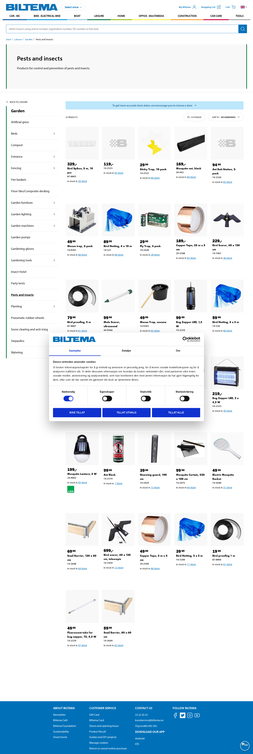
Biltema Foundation (64, 726)
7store (118, 483)
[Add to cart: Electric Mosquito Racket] (226, 496)
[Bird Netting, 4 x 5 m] (227, 296)
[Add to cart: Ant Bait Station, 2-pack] (226, 191)
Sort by (223, 117)
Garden (29, 39)
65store (118, 172)
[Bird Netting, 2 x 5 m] (190, 529)
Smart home (60, 737)
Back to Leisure (19, 101)
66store (155, 177)
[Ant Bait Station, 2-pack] (227, 143)
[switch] (107, 398)
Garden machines (22, 226)
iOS (137, 744)
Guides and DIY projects (103, 737)
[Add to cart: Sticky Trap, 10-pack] (154, 187)
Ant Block (110, 475)
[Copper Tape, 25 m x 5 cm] (190, 220)
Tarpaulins (17, 341)
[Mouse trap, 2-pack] (82, 220)
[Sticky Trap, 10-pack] (154, 143)
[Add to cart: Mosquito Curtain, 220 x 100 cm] (190, 496)
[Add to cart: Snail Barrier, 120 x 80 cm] (81, 577)
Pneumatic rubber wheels (27, 318)
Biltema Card (96, 720)
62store (118, 645)
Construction (187, 16)
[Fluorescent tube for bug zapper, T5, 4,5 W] (82, 606)
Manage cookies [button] (98, 742)
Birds (14, 133)
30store (82, 181)
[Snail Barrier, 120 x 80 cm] (82, 529)
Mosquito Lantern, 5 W (82, 474)
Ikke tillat (77, 412)
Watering (17, 352)
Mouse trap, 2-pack (80, 246)
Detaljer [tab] (126, 350)
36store (227, 258)
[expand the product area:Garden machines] (54, 226)
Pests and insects (22, 295)
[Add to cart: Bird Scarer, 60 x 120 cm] (226, 267)
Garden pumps (20, 237)
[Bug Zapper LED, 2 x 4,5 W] (227, 372)
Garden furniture (22, 203)
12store (118, 567)
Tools (240, 16)
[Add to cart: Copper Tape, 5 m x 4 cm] (154, 577)
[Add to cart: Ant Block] (118, 492)
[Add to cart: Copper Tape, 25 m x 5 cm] (190, 267)
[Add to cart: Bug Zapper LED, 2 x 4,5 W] (226, 420)
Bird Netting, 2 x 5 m (189, 556)
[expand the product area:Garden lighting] (54, 214)
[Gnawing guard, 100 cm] (154, 448)
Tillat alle (176, 412)
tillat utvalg (126, 412)
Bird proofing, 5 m (79, 322)
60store (191, 177)
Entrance (17, 157)
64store (191, 487)
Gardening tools (21, 260)
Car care (216, 16)
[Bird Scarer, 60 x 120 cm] (227, 220)
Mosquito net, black (188, 168)
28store (155, 254)
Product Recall (97, 731)
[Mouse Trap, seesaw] (154, 296)
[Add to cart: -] (118, 182)
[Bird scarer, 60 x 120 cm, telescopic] (118, 529)
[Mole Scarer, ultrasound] (118, 296)
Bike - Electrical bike (47, 16)
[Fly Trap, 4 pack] (154, 220)
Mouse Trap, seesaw (153, 322)
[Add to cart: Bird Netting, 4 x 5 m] (226, 339)
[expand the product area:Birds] (54, 133)
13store (155, 487)
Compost (17, 145)
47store (82, 645)
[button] (244, 7)
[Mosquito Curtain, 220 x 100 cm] (190, 448)
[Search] (242, 29)
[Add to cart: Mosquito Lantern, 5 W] (81, 500)
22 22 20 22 (141, 714)
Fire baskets (18, 180)
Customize (196, 117)
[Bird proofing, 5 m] (82, 296)
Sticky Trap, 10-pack (153, 169)
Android (140, 738)
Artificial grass (20, 122)
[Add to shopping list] (71, 190)
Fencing (16, 168)
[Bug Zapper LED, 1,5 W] (190, 296)
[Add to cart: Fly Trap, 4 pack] (154, 263)
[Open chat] (245, 746)
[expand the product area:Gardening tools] (54, 260)
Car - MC (14, 16)
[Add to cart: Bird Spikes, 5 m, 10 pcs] (81, 190)
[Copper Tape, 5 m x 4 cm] (154, 529)
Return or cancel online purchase (108, 748)
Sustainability (61, 731)
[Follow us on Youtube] (197, 717)
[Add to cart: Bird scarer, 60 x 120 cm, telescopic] (118, 576)
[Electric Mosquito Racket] (227, 448)
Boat (77, 16)
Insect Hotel (18, 272)
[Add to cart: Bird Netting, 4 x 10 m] (118, 263)
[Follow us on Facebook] (175, 716)
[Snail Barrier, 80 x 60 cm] (118, 606)
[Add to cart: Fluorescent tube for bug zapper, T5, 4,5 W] (81, 654)
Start (8, 39)
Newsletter (59, 714)
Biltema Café (60, 720)
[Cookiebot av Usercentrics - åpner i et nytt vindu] (185, 339)
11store (191, 564)
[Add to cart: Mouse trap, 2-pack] (81, 263)
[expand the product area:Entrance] (54, 156)
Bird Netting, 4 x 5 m (225, 322)
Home (121, 16)
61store (82, 330)
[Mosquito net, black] (190, 143)
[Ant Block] (118, 448)
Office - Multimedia (151, 16)
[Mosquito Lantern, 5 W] (82, 448)
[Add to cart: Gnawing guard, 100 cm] (154, 496)
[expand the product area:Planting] (54, 306)
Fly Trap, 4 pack (150, 246)
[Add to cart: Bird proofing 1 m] (226, 573)
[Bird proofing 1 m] (227, 529)
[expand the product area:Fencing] (54, 168)
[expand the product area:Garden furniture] (54, 203)
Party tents (18, 283)
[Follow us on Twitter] (182, 716)
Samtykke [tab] (75, 350)
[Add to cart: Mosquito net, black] (190, 186)
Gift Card (94, 714)
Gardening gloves (22, 249)
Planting (16, 306)
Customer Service (102, 708)
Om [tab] (178, 350)
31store (227, 487)
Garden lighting (21, 214)
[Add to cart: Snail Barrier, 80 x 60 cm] (118, 654)
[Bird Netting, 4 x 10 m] (118, 220)
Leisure (99, 16)
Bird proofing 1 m (223, 556)
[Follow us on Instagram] (190, 716)
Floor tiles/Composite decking (30, 191)
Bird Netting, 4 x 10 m (118, 246)
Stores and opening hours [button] (104, 726)
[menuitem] (15, 16)
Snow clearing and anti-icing (29, 329)
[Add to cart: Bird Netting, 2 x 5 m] (190, 573)
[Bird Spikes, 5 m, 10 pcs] (82, 143)
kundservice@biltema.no (149, 720)
